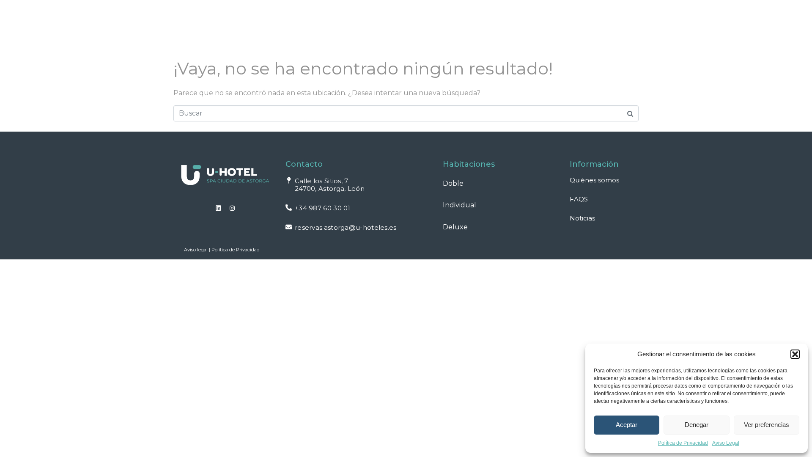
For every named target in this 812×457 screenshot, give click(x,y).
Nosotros (374, 28)
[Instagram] (232, 208)
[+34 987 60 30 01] (288, 207)
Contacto (605, 28)
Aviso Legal (725, 443)
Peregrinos (482, 28)
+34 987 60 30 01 (323, 208)
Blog (527, 28)
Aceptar (626, 424)
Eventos (423, 28)
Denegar (696, 424)
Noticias (582, 218)
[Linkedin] (218, 208)
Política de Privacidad (683, 443)
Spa (333, 28)
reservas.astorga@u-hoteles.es (346, 227)
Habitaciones (280, 28)
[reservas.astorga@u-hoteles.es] (288, 227)
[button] (795, 354)
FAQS (561, 28)
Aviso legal (196, 250)
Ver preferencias (766, 424)
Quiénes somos (594, 180)
